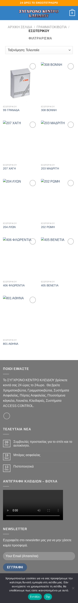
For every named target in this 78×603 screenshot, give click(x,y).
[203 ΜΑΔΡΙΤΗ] (58, 141)
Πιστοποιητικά (23, 466)
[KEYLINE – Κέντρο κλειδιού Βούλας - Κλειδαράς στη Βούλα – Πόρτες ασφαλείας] (39, 13)
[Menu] (5, 13)
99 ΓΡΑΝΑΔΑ (11, 110)
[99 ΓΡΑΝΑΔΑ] (20, 82)
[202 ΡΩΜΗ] (58, 199)
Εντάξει (35, 596)
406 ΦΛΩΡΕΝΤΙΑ (14, 285)
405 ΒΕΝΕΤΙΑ (49, 285)
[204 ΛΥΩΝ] (20, 199)
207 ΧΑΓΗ (9, 168)
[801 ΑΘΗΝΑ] (20, 316)
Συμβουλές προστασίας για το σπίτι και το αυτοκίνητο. (42, 443)
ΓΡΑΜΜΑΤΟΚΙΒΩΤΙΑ (52, 27)
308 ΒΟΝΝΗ (49, 110)
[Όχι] (73, 589)
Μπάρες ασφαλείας (26, 455)
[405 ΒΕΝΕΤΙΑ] (58, 257)
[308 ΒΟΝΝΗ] (58, 82)
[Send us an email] (6, 416)
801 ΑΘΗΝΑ (10, 343)
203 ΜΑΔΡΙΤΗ (50, 168)
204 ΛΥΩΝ (9, 227)
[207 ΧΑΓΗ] (20, 141)
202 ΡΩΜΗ (48, 227)
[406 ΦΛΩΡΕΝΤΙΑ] (20, 257)
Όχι (48, 596)
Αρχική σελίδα (20, 27)
